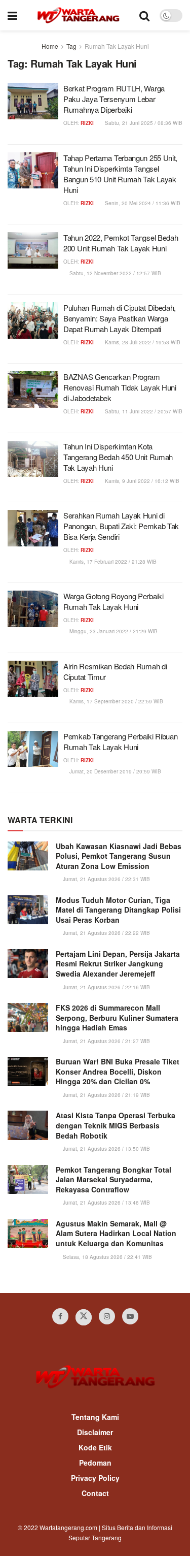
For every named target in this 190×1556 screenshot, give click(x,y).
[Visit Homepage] (78, 15)
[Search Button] (144, 15)
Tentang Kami (95, 1417)
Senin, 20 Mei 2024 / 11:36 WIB (141, 203)
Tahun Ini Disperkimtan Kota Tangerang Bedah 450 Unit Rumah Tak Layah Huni (118, 457)
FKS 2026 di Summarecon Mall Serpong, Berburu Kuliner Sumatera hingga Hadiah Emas (117, 1017)
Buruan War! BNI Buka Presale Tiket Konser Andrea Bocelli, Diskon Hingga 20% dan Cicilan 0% (117, 1071)
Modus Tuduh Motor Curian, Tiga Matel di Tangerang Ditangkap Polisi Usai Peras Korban (118, 910)
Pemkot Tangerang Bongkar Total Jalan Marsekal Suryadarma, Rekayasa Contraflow (113, 1179)
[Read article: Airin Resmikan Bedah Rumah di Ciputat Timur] (33, 679)
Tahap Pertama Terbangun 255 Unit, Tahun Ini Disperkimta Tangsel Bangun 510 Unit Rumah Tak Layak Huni (120, 173)
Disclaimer (95, 1432)
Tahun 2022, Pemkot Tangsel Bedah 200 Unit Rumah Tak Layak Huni (120, 242)
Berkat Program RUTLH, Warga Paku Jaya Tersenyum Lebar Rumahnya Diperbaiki (114, 99)
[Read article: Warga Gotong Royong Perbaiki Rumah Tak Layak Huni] (33, 609)
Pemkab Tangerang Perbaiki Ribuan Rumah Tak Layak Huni (120, 741)
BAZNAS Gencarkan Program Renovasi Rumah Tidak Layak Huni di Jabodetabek (119, 387)
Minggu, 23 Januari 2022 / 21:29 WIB (113, 631)
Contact (95, 1493)
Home (50, 46)
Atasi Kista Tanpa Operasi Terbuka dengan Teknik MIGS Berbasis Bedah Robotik (115, 1125)
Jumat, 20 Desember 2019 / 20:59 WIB (114, 771)
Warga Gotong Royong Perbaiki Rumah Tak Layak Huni (113, 601)
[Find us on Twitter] (83, 1317)
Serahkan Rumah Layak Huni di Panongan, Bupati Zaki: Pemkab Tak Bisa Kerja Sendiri (121, 526)
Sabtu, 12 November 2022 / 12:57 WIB (114, 273)
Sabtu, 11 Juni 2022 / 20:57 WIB (142, 411)
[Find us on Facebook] (60, 1316)
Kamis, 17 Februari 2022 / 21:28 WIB (112, 561)
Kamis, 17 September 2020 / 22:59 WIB (115, 701)
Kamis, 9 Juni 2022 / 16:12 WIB (141, 480)
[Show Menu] (12, 15)
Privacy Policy (95, 1478)
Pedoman (95, 1462)
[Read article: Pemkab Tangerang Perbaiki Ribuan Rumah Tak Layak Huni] (33, 749)
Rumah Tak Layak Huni (117, 46)
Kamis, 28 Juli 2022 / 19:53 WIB (141, 342)
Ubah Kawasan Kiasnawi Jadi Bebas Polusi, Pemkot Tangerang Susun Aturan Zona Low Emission (118, 856)
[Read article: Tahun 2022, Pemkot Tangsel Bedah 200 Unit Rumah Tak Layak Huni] (33, 250)
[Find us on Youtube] (130, 1316)
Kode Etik (95, 1447)
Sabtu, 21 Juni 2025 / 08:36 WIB (142, 122)
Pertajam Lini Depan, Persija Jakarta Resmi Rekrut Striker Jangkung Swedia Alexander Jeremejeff (118, 964)
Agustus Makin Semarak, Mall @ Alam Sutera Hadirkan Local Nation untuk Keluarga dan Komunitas (116, 1233)
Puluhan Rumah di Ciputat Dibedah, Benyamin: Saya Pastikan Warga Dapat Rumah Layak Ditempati (119, 318)
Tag (71, 46)
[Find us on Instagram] (107, 1316)
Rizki (87, 122)
